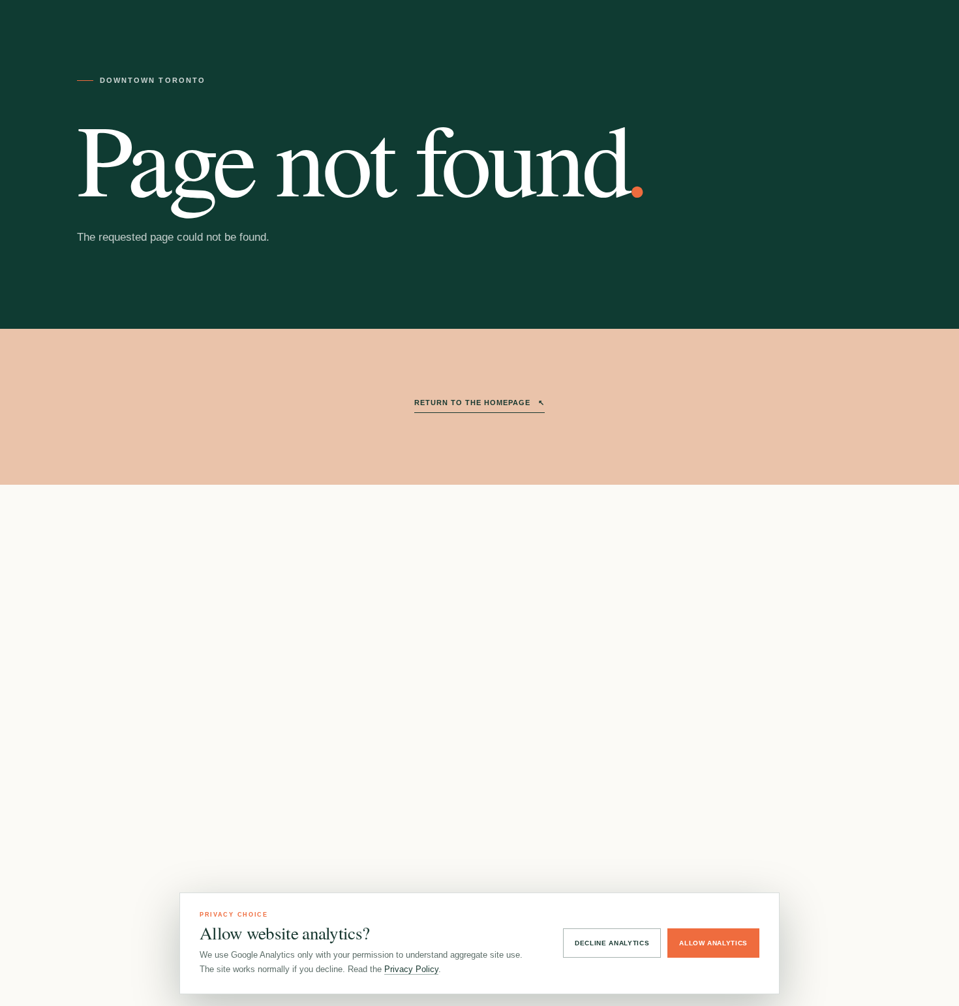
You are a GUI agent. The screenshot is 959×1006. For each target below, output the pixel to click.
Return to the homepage (479, 402)
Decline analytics (612, 943)
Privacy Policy (411, 969)
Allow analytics (713, 943)
